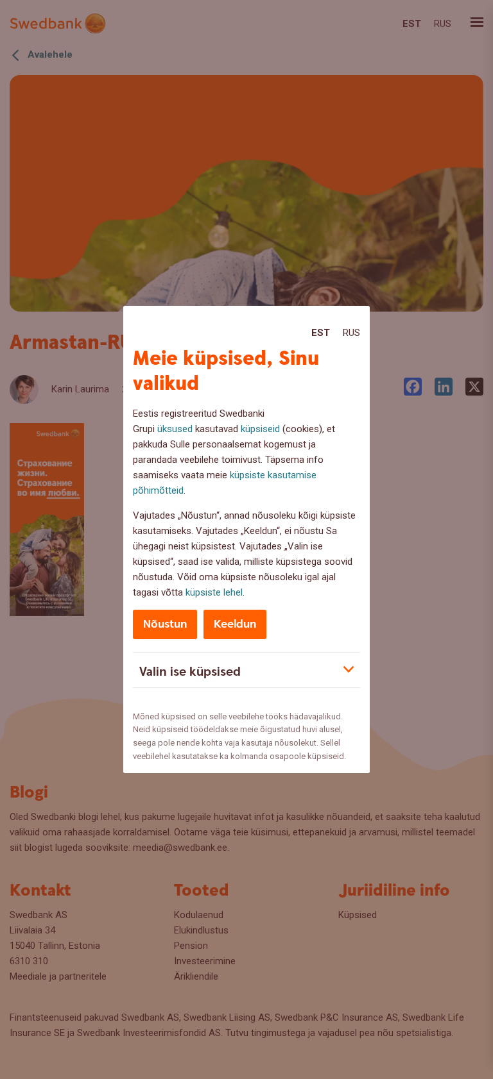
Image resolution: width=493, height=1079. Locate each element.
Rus (351, 333)
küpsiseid (260, 429)
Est (320, 333)
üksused (175, 429)
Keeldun (235, 624)
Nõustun (165, 624)
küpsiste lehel (214, 592)
